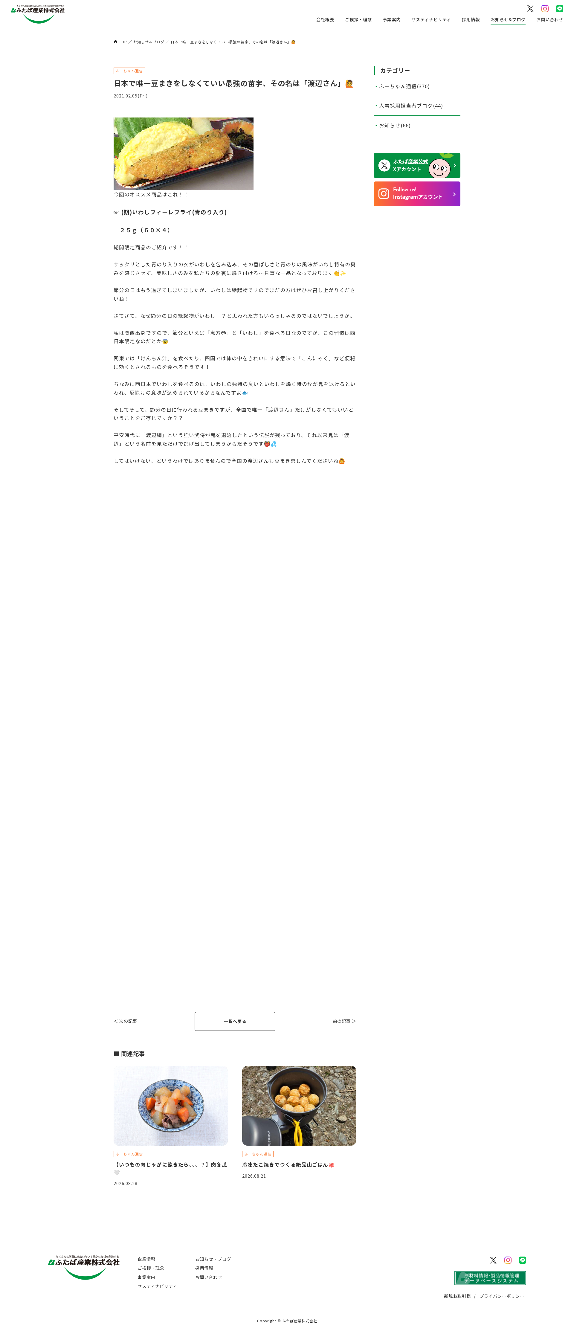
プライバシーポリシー (502, 1296)
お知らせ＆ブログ (148, 41)
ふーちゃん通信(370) (404, 86)
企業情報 (146, 1259)
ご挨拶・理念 (358, 19)
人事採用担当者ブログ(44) (411, 105)
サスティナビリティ (431, 19)
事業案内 (392, 19)
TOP (123, 41)
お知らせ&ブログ (508, 19)
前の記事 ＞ (344, 1021)
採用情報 (471, 19)
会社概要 (325, 19)
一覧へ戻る (235, 1021)
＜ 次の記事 (125, 1021)
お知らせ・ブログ (213, 1259)
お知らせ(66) (395, 125)
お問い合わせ (549, 19)
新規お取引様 (457, 1296)
